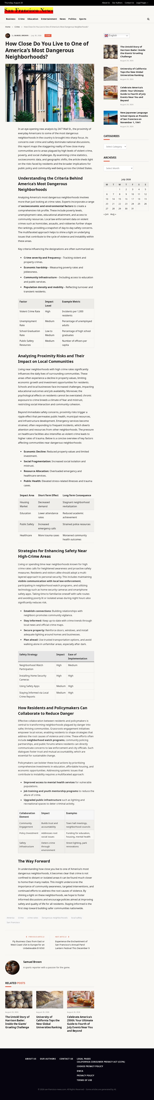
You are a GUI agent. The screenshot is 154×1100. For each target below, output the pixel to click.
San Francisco (13, 922)
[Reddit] (8, 190)
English (112, 35)
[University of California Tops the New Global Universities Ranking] (49, 999)
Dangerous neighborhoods (55, 917)
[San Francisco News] (29, 10)
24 (132, 203)
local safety (76, 917)
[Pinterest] (8, 160)
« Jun (106, 214)
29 (120, 208)
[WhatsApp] (8, 213)
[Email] (8, 167)
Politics (72, 18)
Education (33, 18)
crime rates (33, 917)
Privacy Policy (85, 1075)
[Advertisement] (75, 9)
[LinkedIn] (8, 152)
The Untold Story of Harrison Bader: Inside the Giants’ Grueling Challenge (17, 1022)
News (63, 18)
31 (132, 208)
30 (126, 208)
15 (120, 198)
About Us (106, 3)
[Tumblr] (8, 183)
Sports (82, 18)
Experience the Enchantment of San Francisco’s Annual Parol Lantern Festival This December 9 (72, 945)
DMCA (80, 1071)
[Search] (148, 19)
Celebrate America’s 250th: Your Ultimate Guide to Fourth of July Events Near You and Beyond (80, 1023)
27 (107, 208)
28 (113, 208)
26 (145, 203)
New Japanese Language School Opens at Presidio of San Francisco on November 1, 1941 (134, 117)
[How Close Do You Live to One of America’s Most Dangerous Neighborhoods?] (49, 93)
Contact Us (129, 3)
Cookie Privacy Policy (90, 1066)
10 (132, 194)
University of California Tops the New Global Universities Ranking (49, 1022)
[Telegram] (8, 206)
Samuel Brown (21, 35)
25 (139, 203)
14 (113, 198)
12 (145, 194)
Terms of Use (84, 1080)
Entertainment (49, 18)
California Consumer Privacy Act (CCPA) (101, 1061)
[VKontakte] (8, 198)
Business (10, 18)
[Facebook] (8, 137)
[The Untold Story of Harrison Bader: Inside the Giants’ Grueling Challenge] (18, 999)
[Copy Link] (8, 175)
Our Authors (117, 3)
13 (107, 198)
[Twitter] (8, 144)
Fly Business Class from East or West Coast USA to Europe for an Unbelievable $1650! (28, 945)
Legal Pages (141, 3)
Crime (21, 18)
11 (139, 194)
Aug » (113, 214)
